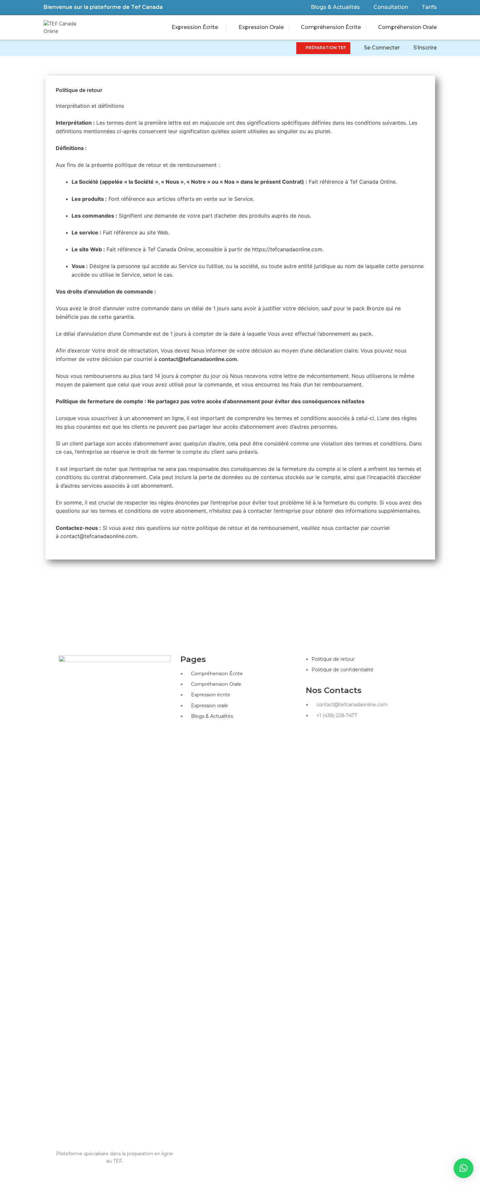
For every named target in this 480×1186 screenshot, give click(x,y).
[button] (57, 1174)
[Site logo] (60, 27)
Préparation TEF (325, 47)
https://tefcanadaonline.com (287, 249)
